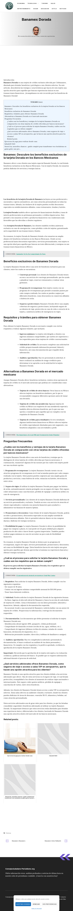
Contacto (63, 897)
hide (40, 102)
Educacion (45, 8)
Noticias (63, 8)
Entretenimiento (23, 8)
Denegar (36, 904)
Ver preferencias (50, 904)
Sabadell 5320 (10, 144)
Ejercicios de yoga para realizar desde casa (21, 141)
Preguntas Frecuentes (13, 119)
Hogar (35, 8)
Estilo (54, 8)
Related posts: (12, 139)
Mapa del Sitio (61, 899)
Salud (53, 3)
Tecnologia (32, 3)
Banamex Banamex (18, 841)
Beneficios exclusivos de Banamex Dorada (20, 111)
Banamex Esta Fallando (53, 841)
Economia (21, 3)
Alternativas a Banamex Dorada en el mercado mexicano (26, 116)
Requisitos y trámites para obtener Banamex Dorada (24, 114)
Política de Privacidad (36, 908)
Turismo (44, 3)
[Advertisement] (36, 58)
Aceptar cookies (23, 904)
